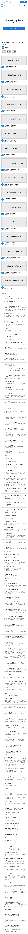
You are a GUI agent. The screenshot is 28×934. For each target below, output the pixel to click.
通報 (15, 51)
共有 (10, 51)
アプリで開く (23, 1)
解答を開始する (14, 28)
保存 (5, 51)
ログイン (24, 5)
